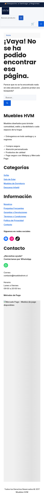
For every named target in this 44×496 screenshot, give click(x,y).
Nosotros (8, 204)
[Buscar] (21, 17)
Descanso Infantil (11, 187)
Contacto (8, 224)
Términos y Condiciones (15, 216)
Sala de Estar (10, 179)
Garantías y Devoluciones (15, 212)
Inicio (8, 35)
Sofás (6, 175)
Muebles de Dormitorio (14, 183)
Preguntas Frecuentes (14, 208)
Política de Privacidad (14, 220)
